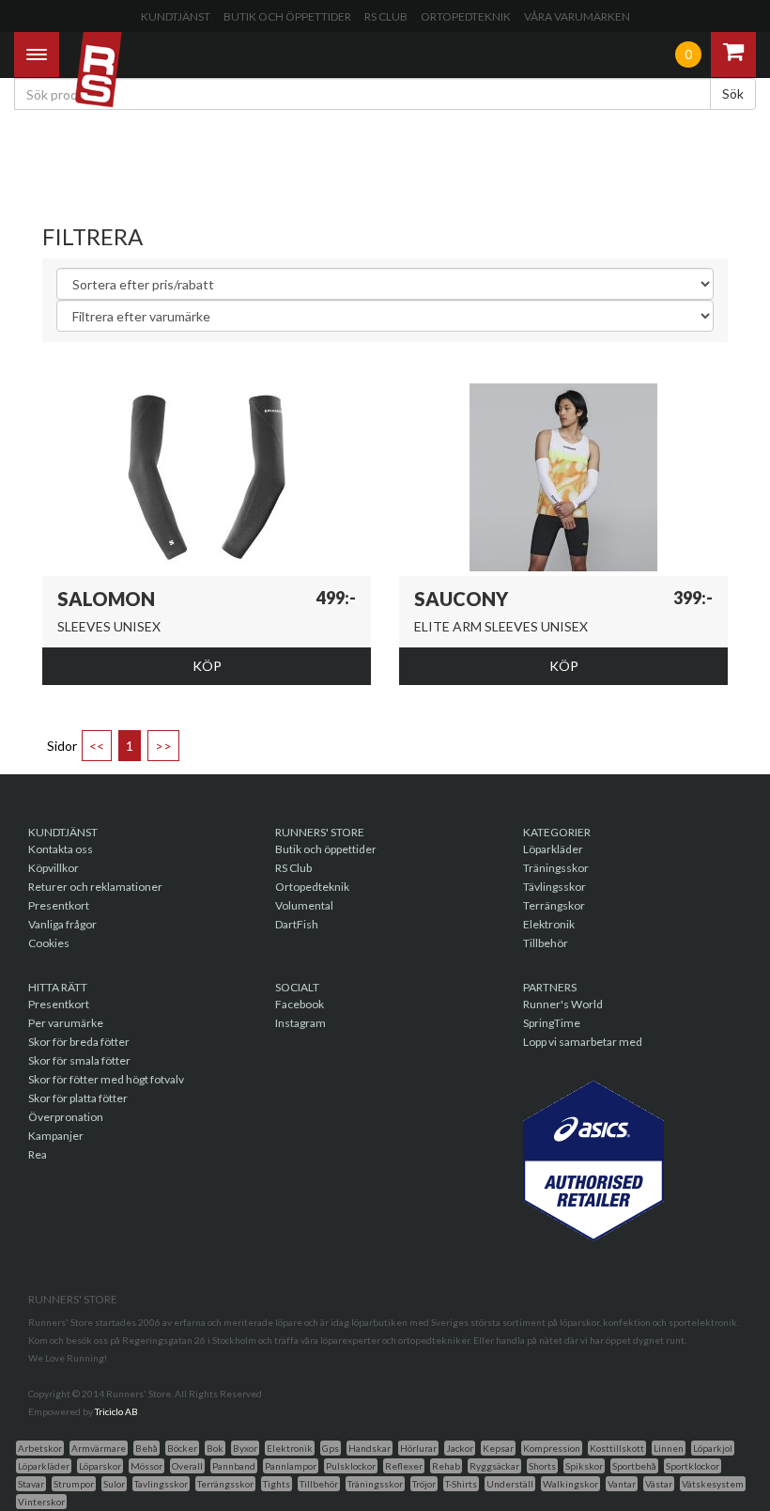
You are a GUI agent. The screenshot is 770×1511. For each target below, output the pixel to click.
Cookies (48, 943)
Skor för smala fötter (79, 1060)
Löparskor (100, 1466)
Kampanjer (56, 1136)
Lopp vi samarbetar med (582, 1042)
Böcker (182, 1448)
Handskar (369, 1448)
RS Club (386, 16)
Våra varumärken (577, 16)
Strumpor (74, 1483)
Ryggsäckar (494, 1466)
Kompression (551, 1448)
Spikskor (584, 1466)
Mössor (146, 1466)
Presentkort (58, 905)
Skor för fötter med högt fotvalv (106, 1079)
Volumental (304, 905)
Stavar (31, 1483)
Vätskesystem (713, 1483)
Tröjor (424, 1483)
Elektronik (549, 924)
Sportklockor (692, 1466)
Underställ (509, 1483)
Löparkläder (553, 849)
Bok (215, 1448)
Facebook (299, 1004)
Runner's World (563, 1004)
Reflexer (404, 1466)
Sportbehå (634, 1466)
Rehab (446, 1466)
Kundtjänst (175, 16)
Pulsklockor (351, 1466)
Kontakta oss (60, 849)
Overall (187, 1466)
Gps (330, 1448)
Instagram (300, 1023)
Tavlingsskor (161, 1483)
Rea (37, 1154)
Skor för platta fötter (78, 1098)
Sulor (114, 1483)
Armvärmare (98, 1448)
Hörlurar (418, 1448)
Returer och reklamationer (95, 887)
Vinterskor (41, 1501)
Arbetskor (40, 1448)
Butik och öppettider (287, 16)
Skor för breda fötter (79, 1042)
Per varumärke (65, 1023)
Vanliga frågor (62, 924)
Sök (733, 93)
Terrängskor (554, 905)
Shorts (542, 1466)
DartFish (296, 924)
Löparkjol (712, 1448)
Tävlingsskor (554, 887)
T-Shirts (461, 1483)
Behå (146, 1448)
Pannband (233, 1466)
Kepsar (498, 1448)
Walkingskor (570, 1483)
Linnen (669, 1448)
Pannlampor (290, 1466)
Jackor (459, 1448)
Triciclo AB (116, 1411)
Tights (276, 1483)
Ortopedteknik (466, 16)
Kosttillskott (617, 1448)
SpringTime (551, 1023)
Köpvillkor (53, 868)
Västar (658, 1483)
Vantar (622, 1483)
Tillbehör (545, 943)
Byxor (245, 1448)
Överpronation (65, 1117)
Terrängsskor (225, 1483)
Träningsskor (556, 868)
